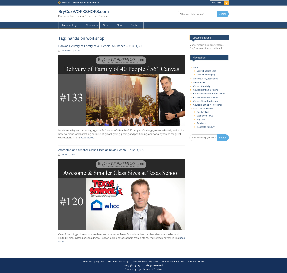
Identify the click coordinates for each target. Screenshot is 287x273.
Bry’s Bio (201, 119)
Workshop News (205, 115)
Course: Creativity (201, 86)
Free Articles (199, 82)
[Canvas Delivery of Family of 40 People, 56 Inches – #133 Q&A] (121, 90)
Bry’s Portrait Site (195, 262)
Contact (135, 25)
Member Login (70, 25)
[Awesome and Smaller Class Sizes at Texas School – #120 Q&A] (121, 194)
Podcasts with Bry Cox (173, 262)
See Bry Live (203, 112)
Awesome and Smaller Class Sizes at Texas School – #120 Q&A (101, 150)
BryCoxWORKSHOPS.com (83, 11)
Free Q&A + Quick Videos (205, 78)
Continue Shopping (206, 74)
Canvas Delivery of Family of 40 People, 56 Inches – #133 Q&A (100, 46)
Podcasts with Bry (206, 126)
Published (201, 123)
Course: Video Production (205, 101)
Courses (90, 25)
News (120, 25)
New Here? (217, 2)
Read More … (87, 137)
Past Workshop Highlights (145, 262)
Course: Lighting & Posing (205, 89)
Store (106, 25)
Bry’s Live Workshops (203, 108)
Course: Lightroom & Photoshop (209, 93)
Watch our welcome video (86, 2)
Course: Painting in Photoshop (208, 104)
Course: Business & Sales (205, 97)
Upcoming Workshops (119, 262)
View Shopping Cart (206, 70)
